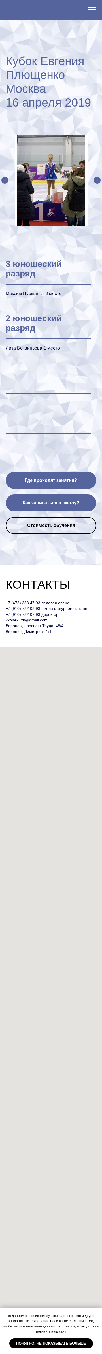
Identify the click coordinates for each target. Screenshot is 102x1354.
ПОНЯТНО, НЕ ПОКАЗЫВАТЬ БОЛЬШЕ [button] (51, 1343)
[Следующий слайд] (97, 180)
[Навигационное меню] (92, 10)
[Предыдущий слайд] (4, 180)
